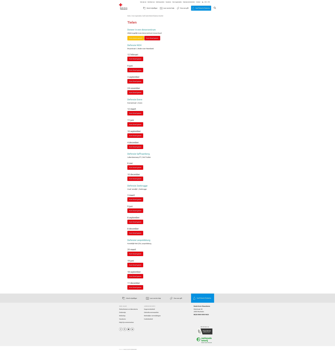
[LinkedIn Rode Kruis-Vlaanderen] (132, 330)
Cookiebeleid (148, 319)
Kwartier (161, 16)
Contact (198, 2)
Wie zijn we (143, 2)
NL (202, 2)
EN (206, 2)
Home (129, 16)
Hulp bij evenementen (189, 2)
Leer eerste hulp (168, 8)
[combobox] (203, 2)
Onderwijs (122, 312)
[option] (206, 2)
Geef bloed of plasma (202, 8)
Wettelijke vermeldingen (152, 315)
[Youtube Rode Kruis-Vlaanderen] (128, 330)
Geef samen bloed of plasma (150, 16)
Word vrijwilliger (152, 8)
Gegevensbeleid (149, 309)
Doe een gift (184, 8)
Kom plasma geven (135, 38)
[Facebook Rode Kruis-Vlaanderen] (121, 330)
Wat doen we (151, 2)
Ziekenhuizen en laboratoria (128, 309)
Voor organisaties (177, 2)
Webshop (122, 315)
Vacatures (168, 2)
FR (209, 2)
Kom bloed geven (152, 38)
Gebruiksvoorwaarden (151, 312)
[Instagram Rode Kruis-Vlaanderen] (124, 330)
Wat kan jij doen (160, 2)
